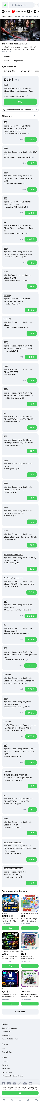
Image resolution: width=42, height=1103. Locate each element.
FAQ (3, 1048)
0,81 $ (31, 689)
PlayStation (18, 61)
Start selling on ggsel (9, 1028)
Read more (6, 51)
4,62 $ (30, 712)
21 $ (32, 545)
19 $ (32, 474)
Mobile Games (21, 11)
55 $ (31, 592)
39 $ (31, 333)
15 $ (32, 404)
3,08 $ (30, 762)
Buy (20, 101)
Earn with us (6, 1032)
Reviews (5, 1065)
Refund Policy (7, 1052)
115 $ (31, 883)
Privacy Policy (7, 1072)
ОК (20, 1093)
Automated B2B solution (10, 1039)
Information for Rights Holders (12, 1076)
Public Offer (6, 1069)
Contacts (5, 1061)
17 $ (32, 286)
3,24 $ (30, 639)
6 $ (32, 809)
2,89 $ (30, 239)
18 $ (32, 833)
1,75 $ (31, 736)
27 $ (31, 568)
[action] (28, 1100)
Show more (20, 1012)
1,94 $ (31, 357)
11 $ (32, 163)
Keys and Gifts (9, 71)
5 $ (32, 786)
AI (31, 11)
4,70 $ (30, 309)
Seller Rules (6, 1035)
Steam (6, 61)
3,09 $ (30, 139)
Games (8, 11)
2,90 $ (30, 665)
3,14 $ (31, 213)
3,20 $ (30, 615)
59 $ (31, 859)
